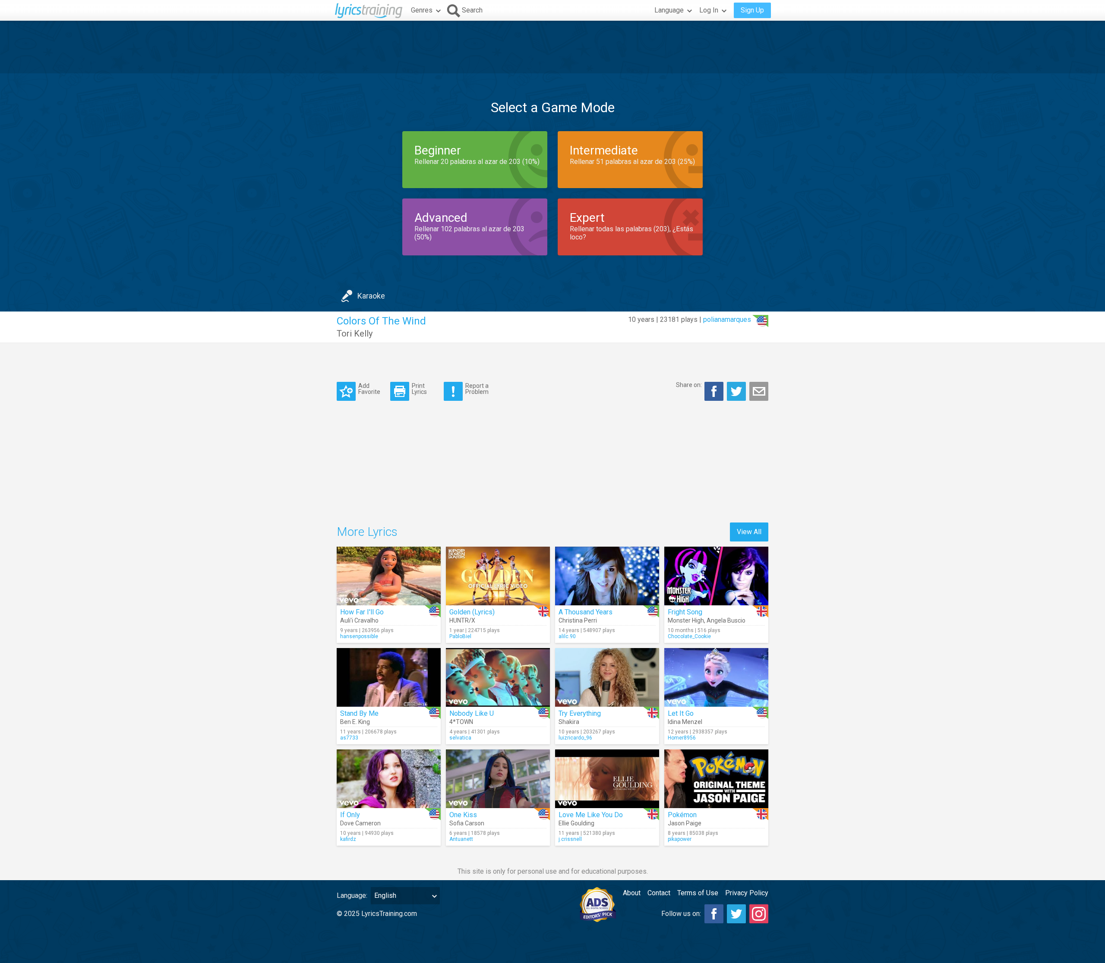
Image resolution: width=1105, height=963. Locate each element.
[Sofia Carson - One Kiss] (498, 778)
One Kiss (463, 815)
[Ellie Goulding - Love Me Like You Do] (607, 778)
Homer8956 (682, 738)
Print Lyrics (419, 388)
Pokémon (682, 815)
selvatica (460, 738)
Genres (422, 10)
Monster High (686, 620)
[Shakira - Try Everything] (607, 677)
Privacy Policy (746, 893)
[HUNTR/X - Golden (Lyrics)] (498, 576)
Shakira (569, 721)
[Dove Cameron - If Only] (389, 778)
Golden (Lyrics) (472, 612)
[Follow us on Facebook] (713, 913)
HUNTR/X (462, 620)
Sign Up (752, 10)
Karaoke (371, 295)
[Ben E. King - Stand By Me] (389, 677)
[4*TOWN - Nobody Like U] (498, 677)
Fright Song (685, 612)
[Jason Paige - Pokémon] (716, 778)
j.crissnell (570, 839)
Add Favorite (369, 388)
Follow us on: (681, 914)
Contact (658, 893)
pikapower (679, 839)
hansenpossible (359, 636)
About (632, 893)
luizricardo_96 (575, 738)
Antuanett (461, 839)
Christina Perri (578, 620)
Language (669, 10)
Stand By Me (359, 713)
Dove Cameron (360, 823)
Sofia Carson (466, 823)
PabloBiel (460, 636)
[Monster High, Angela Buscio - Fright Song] (716, 576)
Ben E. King (355, 721)
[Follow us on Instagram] (758, 913)
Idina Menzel (685, 721)
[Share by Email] (758, 391)
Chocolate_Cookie (689, 636)
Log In (708, 10)
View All (749, 532)
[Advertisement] (552, 47)
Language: (352, 895)
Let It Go (681, 713)
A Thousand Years (585, 612)
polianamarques (727, 319)
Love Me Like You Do (591, 815)
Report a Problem (477, 388)
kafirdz (348, 839)
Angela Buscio (726, 620)
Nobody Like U (471, 713)
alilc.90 (567, 636)
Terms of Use (697, 893)
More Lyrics (367, 532)
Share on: (689, 385)
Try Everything (580, 713)
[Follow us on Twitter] (736, 913)
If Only (350, 815)
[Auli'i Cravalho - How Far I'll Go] (389, 576)
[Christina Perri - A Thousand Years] (607, 576)
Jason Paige (684, 823)
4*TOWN (461, 721)
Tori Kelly (355, 333)
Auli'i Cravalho (359, 620)
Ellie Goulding (576, 823)
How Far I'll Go (362, 612)
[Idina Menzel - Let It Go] (716, 677)
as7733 (349, 738)
